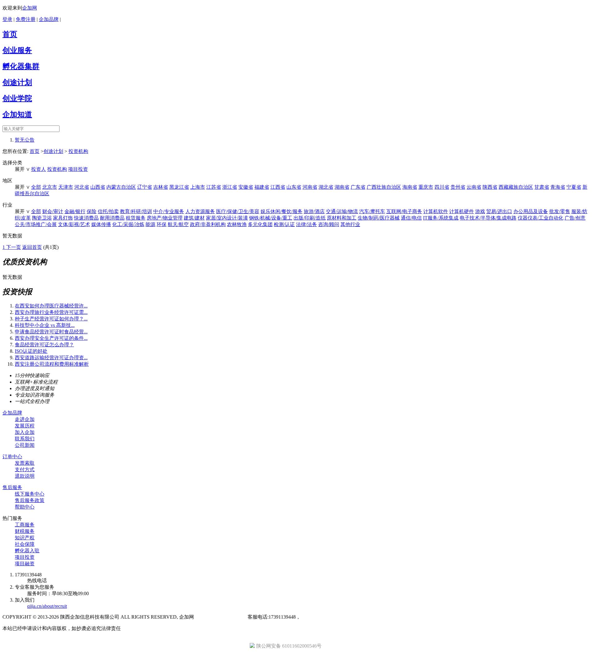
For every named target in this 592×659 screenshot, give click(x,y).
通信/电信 (411, 217)
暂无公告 (25, 139)
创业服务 (17, 50)
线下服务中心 (29, 493)
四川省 (441, 187)
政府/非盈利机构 (208, 224)
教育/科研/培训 (136, 211)
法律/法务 (306, 224)
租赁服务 (136, 217)
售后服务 (12, 487)
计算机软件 (435, 211)
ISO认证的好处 (31, 351)
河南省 (309, 187)
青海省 (557, 187)
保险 (92, 211)
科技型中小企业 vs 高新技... (45, 325)
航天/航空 (178, 224)
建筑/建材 (194, 217)
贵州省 (457, 187)
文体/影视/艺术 (74, 224)
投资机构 (78, 151)
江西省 (277, 187)
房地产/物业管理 (165, 217)
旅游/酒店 (314, 211)
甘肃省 (541, 187)
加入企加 (25, 432)
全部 (36, 187)
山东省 (293, 187)
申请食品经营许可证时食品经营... (51, 331)
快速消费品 (86, 217)
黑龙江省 (179, 187)
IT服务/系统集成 (440, 217)
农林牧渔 (237, 224)
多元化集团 (260, 224)
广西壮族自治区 (384, 187)
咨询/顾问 (328, 224)
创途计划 (17, 82)
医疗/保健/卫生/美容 (237, 211)
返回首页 (32, 247)
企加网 (29, 7)
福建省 (261, 187)
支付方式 (25, 469)
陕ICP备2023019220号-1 (220, 617)
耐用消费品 (112, 217)
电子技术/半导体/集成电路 (488, 217)
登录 (7, 19)
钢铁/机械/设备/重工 (270, 217)
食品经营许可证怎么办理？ (44, 344)
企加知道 (17, 114)
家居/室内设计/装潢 (227, 217)
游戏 (480, 211)
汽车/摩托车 (372, 211)
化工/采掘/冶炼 (128, 224)
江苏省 (213, 187)
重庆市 (425, 187)
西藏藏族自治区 (516, 187)
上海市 (197, 187)
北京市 (49, 187)
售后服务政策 (29, 500)
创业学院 (17, 98)
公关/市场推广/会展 (36, 224)
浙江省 (229, 187)
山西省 (97, 187)
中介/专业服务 (168, 211)
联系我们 (25, 438)
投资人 (38, 169)
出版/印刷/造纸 (310, 217)
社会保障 (25, 544)
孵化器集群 (20, 66)
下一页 (13, 247)
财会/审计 (52, 211)
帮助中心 (25, 506)
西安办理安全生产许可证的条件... (51, 338)
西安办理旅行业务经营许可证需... (51, 312)
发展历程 (25, 425)
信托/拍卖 (108, 211)
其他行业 (350, 224)
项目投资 (78, 169)
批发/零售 (559, 211)
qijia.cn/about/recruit (47, 606)
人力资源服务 (200, 211)
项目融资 (25, 563)
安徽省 (245, 187)
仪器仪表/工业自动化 (540, 217)
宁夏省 (573, 187)
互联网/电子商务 (404, 211)
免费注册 (25, 19)
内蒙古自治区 (121, 187)
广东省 (358, 187)
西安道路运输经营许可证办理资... (51, 357)
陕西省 (490, 187)
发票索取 (25, 463)
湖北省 (326, 187)
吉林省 (160, 187)
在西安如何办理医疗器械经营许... (51, 305)
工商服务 (25, 524)
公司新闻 (25, 445)
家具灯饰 (63, 217)
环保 (161, 224)
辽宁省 (144, 187)
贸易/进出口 (499, 211)
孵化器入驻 (27, 550)
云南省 (474, 187)
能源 (150, 224)
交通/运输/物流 (342, 211)
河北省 (81, 187)
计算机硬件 (461, 211)
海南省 (409, 187)
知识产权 (25, 537)
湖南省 (342, 187)
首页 (9, 34)
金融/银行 (74, 211)
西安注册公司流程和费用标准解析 (52, 364)
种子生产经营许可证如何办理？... (51, 318)
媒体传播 (101, 224)
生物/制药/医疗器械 (379, 217)
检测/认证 (284, 224)
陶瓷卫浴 (42, 217)
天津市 (65, 187)
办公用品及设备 (530, 211)
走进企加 (25, 419)
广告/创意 (575, 217)
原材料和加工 (341, 217)
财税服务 (25, 531)
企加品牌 (49, 19)
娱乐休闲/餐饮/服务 (281, 211)
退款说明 (25, 476)
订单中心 (12, 456)
